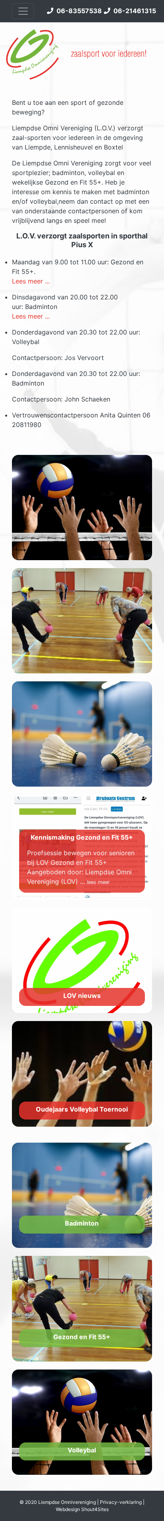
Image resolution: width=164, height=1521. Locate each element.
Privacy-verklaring (121, 1502)
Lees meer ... (31, 281)
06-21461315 (133, 11)
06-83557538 (77, 11)
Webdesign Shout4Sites (82, 1509)
